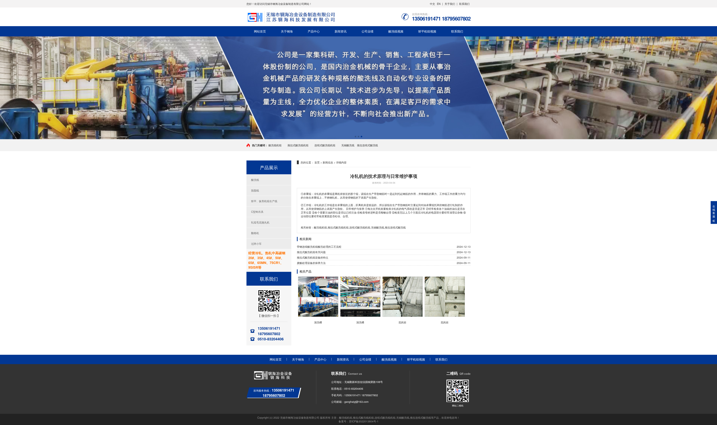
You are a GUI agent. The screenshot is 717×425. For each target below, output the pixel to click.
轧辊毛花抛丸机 (260, 222)
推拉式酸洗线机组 (298, 145)
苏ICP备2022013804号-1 (363, 421)
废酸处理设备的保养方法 (311, 263)
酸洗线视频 (395, 31)
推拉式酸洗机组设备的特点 (312, 257)
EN (438, 4)
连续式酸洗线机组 (324, 145)
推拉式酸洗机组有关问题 (311, 252)
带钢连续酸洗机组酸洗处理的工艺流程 (319, 246)
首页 (317, 162)
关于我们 (450, 4)
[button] (355, 136)
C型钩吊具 (257, 212)
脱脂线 (255, 190)
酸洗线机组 (275, 145)
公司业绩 (367, 31)
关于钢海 (287, 31)
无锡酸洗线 (347, 145)
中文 (432, 4)
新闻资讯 (341, 31)
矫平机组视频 (427, 31)
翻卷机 (255, 233)
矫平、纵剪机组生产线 (264, 201)
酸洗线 (255, 180)
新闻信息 (328, 162)
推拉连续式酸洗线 (367, 145)
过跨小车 (256, 243)
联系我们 (464, 4)
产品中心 (314, 31)
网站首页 (260, 31)
